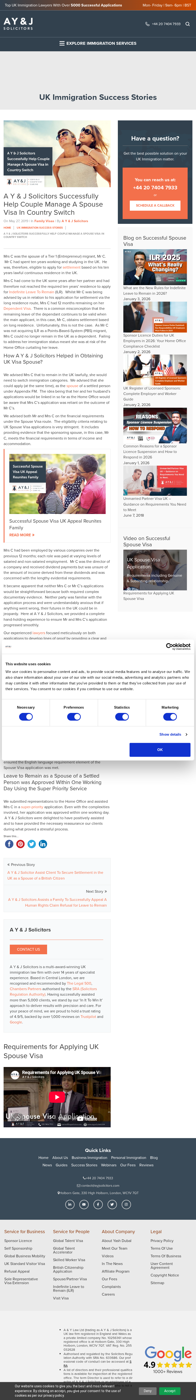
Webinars (108, 1165)
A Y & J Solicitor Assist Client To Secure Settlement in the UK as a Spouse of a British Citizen (55, 875)
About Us (60, 1157)
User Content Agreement (162, 1265)
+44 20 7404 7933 (166, 24)
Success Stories (84, 1165)
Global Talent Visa (68, 1240)
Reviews (146, 1165)
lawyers (39, 633)
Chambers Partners (26, 989)
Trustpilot (89, 1016)
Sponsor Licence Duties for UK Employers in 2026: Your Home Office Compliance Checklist (154, 341)
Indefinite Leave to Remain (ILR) (68, 1288)
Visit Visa (61, 1298)
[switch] (74, 717)
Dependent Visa (17, 308)
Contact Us (28, 949)
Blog (154, 1157)
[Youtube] (84, 1204)
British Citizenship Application (68, 1269)
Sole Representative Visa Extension (21, 1281)
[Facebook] (98, 1204)
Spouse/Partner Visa (70, 1279)
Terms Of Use (162, 1248)
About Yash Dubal (116, 1240)
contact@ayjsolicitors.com (99, 1185)
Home (43, 1157)
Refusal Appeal (17, 1271)
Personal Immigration (128, 1157)
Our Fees (128, 1165)
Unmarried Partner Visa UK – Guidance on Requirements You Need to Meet (154, 504)
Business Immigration (89, 1157)
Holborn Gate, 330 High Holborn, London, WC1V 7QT (99, 1193)
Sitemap (157, 1283)
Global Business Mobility (24, 1256)
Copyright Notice (165, 1275)
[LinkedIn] (70, 1204)
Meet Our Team (114, 1248)
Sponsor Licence (18, 1240)
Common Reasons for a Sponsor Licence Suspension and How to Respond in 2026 (150, 451)
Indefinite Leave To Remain (31, 292)
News (47, 1165)
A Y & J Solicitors (75, 221)
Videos (108, 1256)
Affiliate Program (116, 1271)
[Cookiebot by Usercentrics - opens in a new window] (170, 646)
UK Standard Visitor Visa (24, 1263)
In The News (112, 1263)
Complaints (111, 1286)
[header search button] (187, 24)
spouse (72, 386)
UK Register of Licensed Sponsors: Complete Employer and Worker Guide (152, 393)
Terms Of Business (166, 1256)
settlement (72, 267)
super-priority (32, 807)
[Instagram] (126, 1204)
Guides (61, 1165)
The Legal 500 (79, 983)
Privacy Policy (162, 1240)
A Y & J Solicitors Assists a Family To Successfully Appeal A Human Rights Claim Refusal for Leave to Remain (57, 902)
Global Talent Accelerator (64, 1250)
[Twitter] (112, 1204)
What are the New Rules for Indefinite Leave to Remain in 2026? (154, 290)
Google (16, 1022)
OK (160, 750)
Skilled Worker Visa (69, 1260)
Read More (20, 535)
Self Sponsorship (18, 1248)
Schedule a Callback (155, 205)
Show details (170, 734)
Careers (108, 1294)
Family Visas (44, 221)
